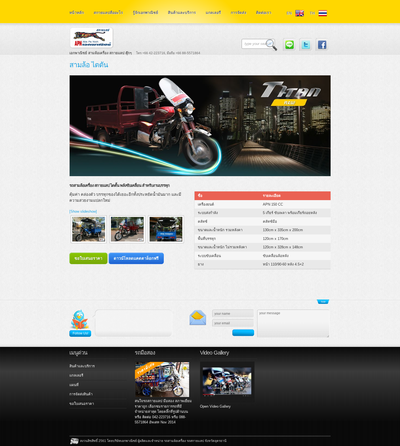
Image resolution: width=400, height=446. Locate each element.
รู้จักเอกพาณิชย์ (145, 12)
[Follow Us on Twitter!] (305, 44)
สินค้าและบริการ (182, 12)
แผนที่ (74, 385)
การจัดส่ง (238, 12)
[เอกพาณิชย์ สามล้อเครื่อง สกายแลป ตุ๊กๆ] (137, 42)
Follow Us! (80, 333)
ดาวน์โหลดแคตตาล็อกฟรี (136, 258)
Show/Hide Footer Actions (323, 302)
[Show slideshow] (83, 211)
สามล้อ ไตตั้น (88, 65)
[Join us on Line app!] (289, 44)
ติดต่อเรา (263, 12)
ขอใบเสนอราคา (88, 258)
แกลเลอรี (213, 12)
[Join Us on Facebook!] (322, 44)
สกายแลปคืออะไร (108, 12)
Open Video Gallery (215, 406)
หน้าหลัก (76, 12)
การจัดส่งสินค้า (81, 394)
